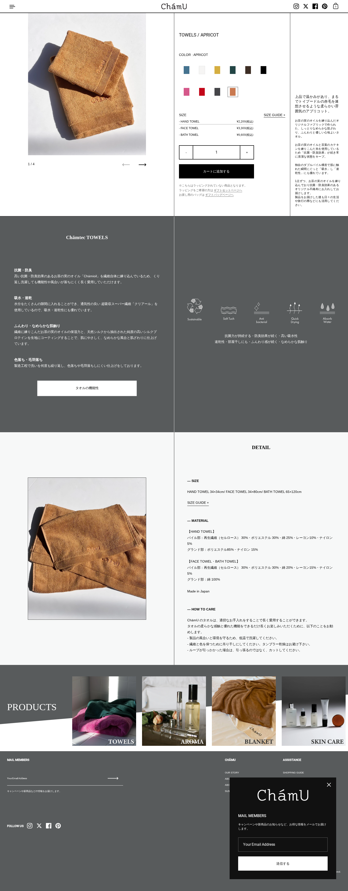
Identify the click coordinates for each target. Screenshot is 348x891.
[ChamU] (174, 6)
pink (186, 91)
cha (248, 70)
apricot (233, 91)
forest (233, 70)
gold (217, 70)
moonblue (186, 70)
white (202, 70)
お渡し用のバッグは (206, 194)
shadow (217, 91)
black (263, 70)
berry (202, 91)
